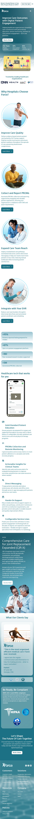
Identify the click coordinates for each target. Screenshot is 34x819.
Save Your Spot (26, 4)
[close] (32, 4)
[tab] (11, 679)
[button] (30, 11)
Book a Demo (8, 40)
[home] (5, 11)
